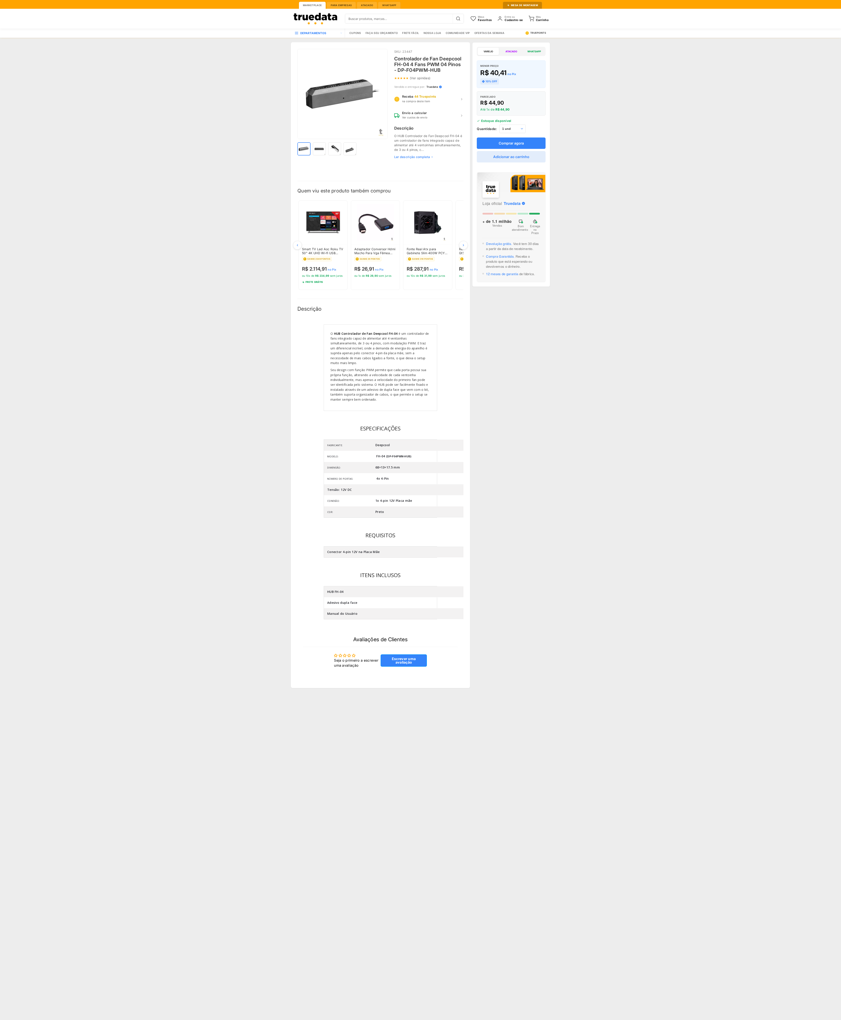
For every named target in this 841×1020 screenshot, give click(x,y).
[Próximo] (463, 245)
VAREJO (488, 51)
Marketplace (312, 5)
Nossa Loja (432, 33)
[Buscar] (458, 18)
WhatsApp (389, 5)
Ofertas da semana (489, 33)
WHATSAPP (534, 51)
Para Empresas (341, 5)
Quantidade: (487, 129)
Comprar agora (511, 143)
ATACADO (511, 51)
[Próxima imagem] (381, 94)
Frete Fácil (410, 33)
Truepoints (538, 32)
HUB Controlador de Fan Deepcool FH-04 (366, 333)
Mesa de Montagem (524, 5)
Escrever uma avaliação (404, 660)
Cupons (355, 33)
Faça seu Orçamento (382, 33)
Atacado (367, 5)
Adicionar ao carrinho (511, 157)
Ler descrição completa (412, 157)
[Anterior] (297, 245)
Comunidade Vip (458, 33)
